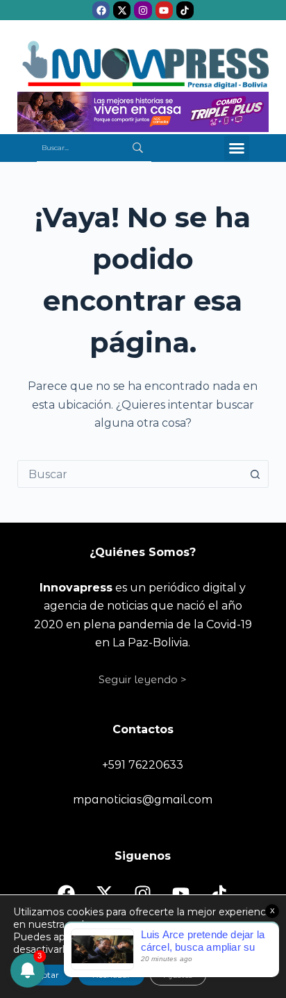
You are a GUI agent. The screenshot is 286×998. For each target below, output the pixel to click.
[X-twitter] (122, 10)
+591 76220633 (142, 764)
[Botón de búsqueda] (255, 474)
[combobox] (130, 474)
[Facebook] (101, 10)
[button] (236, 148)
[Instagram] (142, 10)
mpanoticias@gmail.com (142, 799)
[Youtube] (164, 10)
